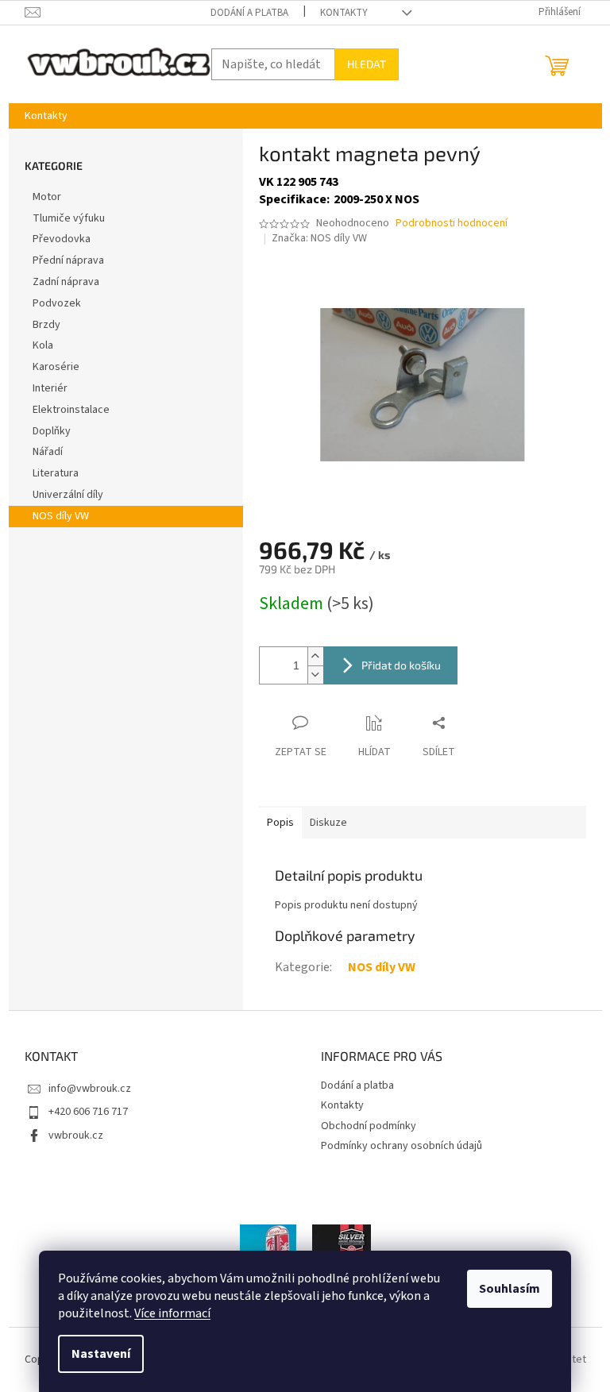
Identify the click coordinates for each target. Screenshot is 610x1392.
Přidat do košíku (401, 665)
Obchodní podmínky (368, 1126)
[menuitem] (46, 116)
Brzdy (46, 325)
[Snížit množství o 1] (315, 674)
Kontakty (344, 13)
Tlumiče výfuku (69, 218)
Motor (47, 197)
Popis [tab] (280, 823)
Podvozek (57, 303)
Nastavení (100, 1354)
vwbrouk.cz (75, 1135)
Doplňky (52, 431)
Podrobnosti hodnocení (452, 223)
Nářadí (48, 452)
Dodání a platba (249, 13)
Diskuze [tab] (328, 823)
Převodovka (62, 239)
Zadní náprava (66, 282)
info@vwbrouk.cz (89, 1089)
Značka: (319, 238)
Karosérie (56, 367)
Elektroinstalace (71, 410)
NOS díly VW (61, 516)
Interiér (50, 388)
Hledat (366, 64)
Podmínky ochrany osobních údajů (401, 1146)
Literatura (56, 473)
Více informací (172, 1313)
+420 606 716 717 (88, 1112)
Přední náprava (68, 260)
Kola (43, 345)
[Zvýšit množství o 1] (315, 656)
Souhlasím (509, 1289)
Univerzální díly (68, 495)
